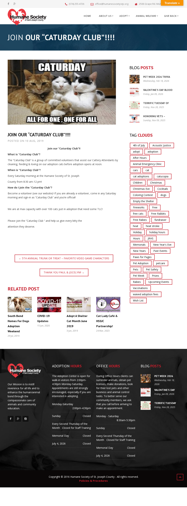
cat (147, 170)
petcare (160, 263)
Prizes (155, 275)
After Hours (140, 157)
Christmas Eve (141, 189)
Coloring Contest (143, 195)
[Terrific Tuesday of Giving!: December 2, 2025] (134, 105)
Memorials (139, 244)
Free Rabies (140, 220)
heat (135, 226)
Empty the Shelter (143, 201)
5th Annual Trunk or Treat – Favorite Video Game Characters (64, 258)
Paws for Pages (142, 257)
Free (154, 207)
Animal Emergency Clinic (147, 164)
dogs (163, 195)
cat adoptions (141, 176)
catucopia (162, 176)
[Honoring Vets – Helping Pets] (134, 118)
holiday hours (157, 232)
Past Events (160, 251)
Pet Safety (152, 269)
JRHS (150, 238)
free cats (138, 213)
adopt (136, 151)
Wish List (138, 300)
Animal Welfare (146, 16)
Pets (135, 269)
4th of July (139, 145)
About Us (105, 16)
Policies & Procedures (93, 480)
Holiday (137, 232)
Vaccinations (140, 288)
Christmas (156, 182)
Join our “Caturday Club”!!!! (39, 135)
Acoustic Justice (161, 145)
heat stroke (152, 226)
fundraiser (160, 220)
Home (87, 16)
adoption (153, 151)
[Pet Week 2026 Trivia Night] (134, 79)
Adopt (123, 16)
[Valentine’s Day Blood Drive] (134, 92)
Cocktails (162, 189)
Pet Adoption (140, 263)
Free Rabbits (158, 213)
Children (137, 182)
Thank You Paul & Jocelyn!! (64, 272)
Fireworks (138, 207)
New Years (139, 251)
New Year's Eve (162, 244)
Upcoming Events (158, 282)
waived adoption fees (145, 294)
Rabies (137, 282)
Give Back (170, 16)
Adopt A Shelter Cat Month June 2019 (77, 321)
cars (135, 170)
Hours (136, 238)
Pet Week (138, 275)
